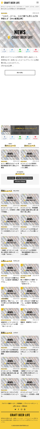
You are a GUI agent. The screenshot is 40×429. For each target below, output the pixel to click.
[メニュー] (37, 2)
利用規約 (19, 403)
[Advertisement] (20, 98)
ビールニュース (11, 6)
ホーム (3, 6)
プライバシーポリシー (30, 403)
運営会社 (24, 406)
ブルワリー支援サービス (8, 403)
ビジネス (19, 6)
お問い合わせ (16, 406)
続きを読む (20, 72)
